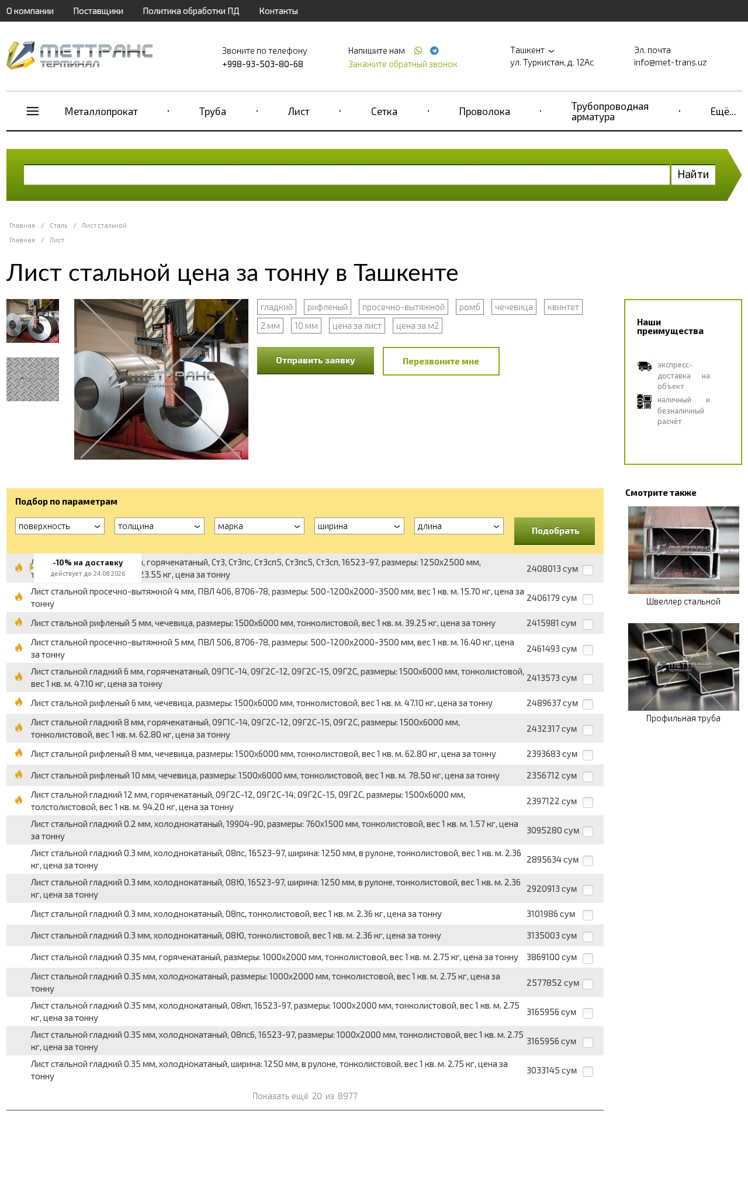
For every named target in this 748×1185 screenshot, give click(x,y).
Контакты (278, 10)
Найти (693, 173)
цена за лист (357, 325)
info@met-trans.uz (670, 62)
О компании (30, 10)
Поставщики (98, 10)
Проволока (484, 111)
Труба (212, 111)
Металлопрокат (101, 111)
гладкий (277, 306)
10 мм (306, 325)
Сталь (58, 225)
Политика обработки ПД (191, 10)
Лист (299, 111)
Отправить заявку (315, 360)
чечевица (514, 306)
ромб (469, 306)
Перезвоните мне (441, 361)
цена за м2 (417, 325)
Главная (22, 225)
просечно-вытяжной (403, 306)
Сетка (384, 111)
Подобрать (556, 530)
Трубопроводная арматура (610, 110)
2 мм (270, 325)
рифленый (327, 306)
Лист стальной (104, 225)
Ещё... (723, 111)
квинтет (563, 306)
